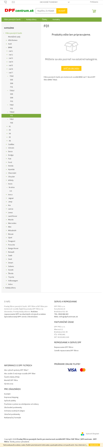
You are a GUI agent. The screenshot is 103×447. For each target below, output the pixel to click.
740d (11, 105)
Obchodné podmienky (49, 2)
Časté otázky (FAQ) (11, 377)
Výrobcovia (8, 384)
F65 (11, 123)
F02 (11, 101)
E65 (11, 79)
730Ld (12, 90)
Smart (10, 262)
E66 (11, 83)
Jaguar (11, 198)
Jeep (10, 201)
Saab (10, 255)
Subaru (11, 266)
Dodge (11, 155)
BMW (10, 47)
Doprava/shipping (11, 397)
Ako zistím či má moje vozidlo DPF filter (20, 373)
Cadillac (11, 144)
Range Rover (13, 248)
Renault (11, 252)
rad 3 (11, 58)
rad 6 (11, 69)
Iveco (10, 194)
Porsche (11, 245)
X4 (10, 133)
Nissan (10, 234)
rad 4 (11, 62)
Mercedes (12, 223)
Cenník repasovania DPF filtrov (66, 350)
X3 (10, 130)
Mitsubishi (12, 230)
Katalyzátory (10, 287)
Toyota (11, 277)
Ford (10, 162)
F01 (11, 87)
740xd (12, 112)
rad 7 (11, 72)
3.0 (11, 191)
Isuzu (10, 183)
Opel (10, 237)
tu (86, 445)
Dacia (10, 151)
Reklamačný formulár (12, 417)
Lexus (10, 212)
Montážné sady (14, 36)
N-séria (11, 187)
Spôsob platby (10, 400)
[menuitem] (12, 19)
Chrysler (11, 176)
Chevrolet (12, 173)
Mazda (10, 219)
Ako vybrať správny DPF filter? (16, 370)
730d (11, 76)
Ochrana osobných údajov (14, 411)
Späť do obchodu (71, 68)
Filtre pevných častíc (13, 33)
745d (11, 119)
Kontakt (7, 394)
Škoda (10, 273)
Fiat (9, 158)
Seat (10, 259)
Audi (10, 44)
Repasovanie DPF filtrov (63, 347)
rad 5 (11, 65)
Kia (9, 205)
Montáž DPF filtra (11, 380)
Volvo (10, 284)
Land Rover (12, 216)
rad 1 (11, 51)
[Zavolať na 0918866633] (8, 2)
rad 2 (11, 54)
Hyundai (11, 169)
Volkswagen (13, 280)
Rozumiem (94, 445)
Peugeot (11, 241)
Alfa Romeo (12, 40)
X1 (10, 126)
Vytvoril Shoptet (92, 434)
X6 (10, 140)
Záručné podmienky (12, 414)
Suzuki (10, 270)
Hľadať (61, 11)
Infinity (11, 180)
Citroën (11, 148)
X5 (10, 137)
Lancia (10, 209)
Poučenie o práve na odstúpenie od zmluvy (21, 404)
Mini (9, 227)
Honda (10, 166)
